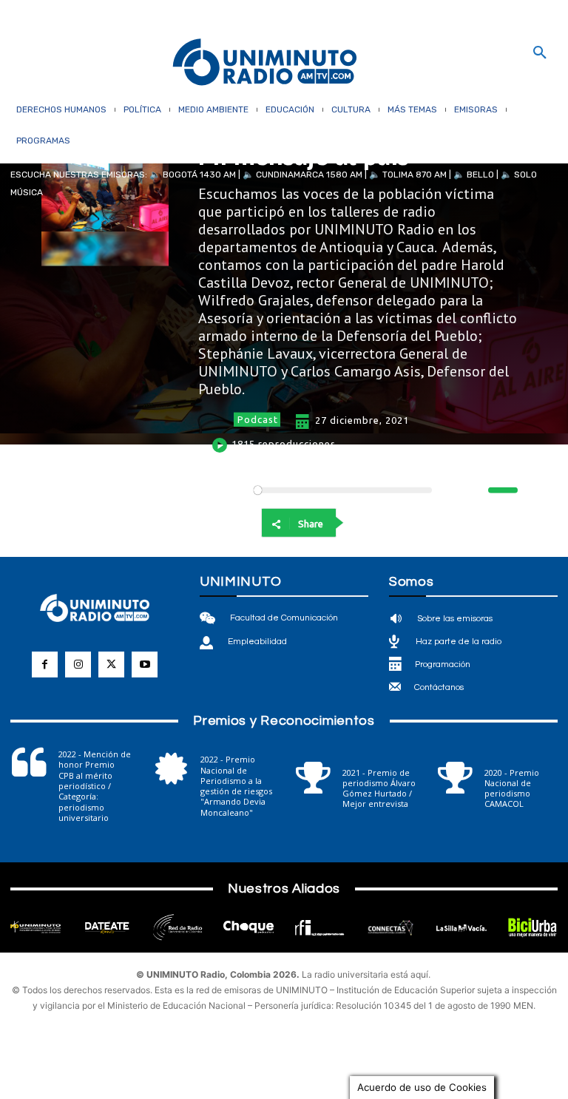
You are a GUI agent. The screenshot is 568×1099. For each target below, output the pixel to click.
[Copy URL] (503, 523)
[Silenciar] (476, 490)
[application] (358, 490)
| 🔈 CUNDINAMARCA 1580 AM (299, 174)
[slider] (503, 490)
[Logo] (264, 63)
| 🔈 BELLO (470, 174)
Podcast (257, 419)
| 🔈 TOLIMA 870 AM (404, 174)
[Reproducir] (210, 490)
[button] (540, 53)
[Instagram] (78, 664)
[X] (435, 523)
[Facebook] (367, 523)
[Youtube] (145, 664)
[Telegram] (469, 523)
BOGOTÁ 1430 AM (199, 174)
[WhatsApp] (401, 523)
